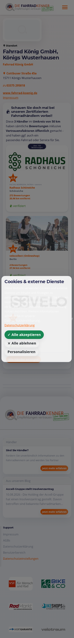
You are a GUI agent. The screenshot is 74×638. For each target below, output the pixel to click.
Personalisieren (21, 351)
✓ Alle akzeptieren (24, 334)
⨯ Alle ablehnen (22, 343)
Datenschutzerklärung (19, 325)
